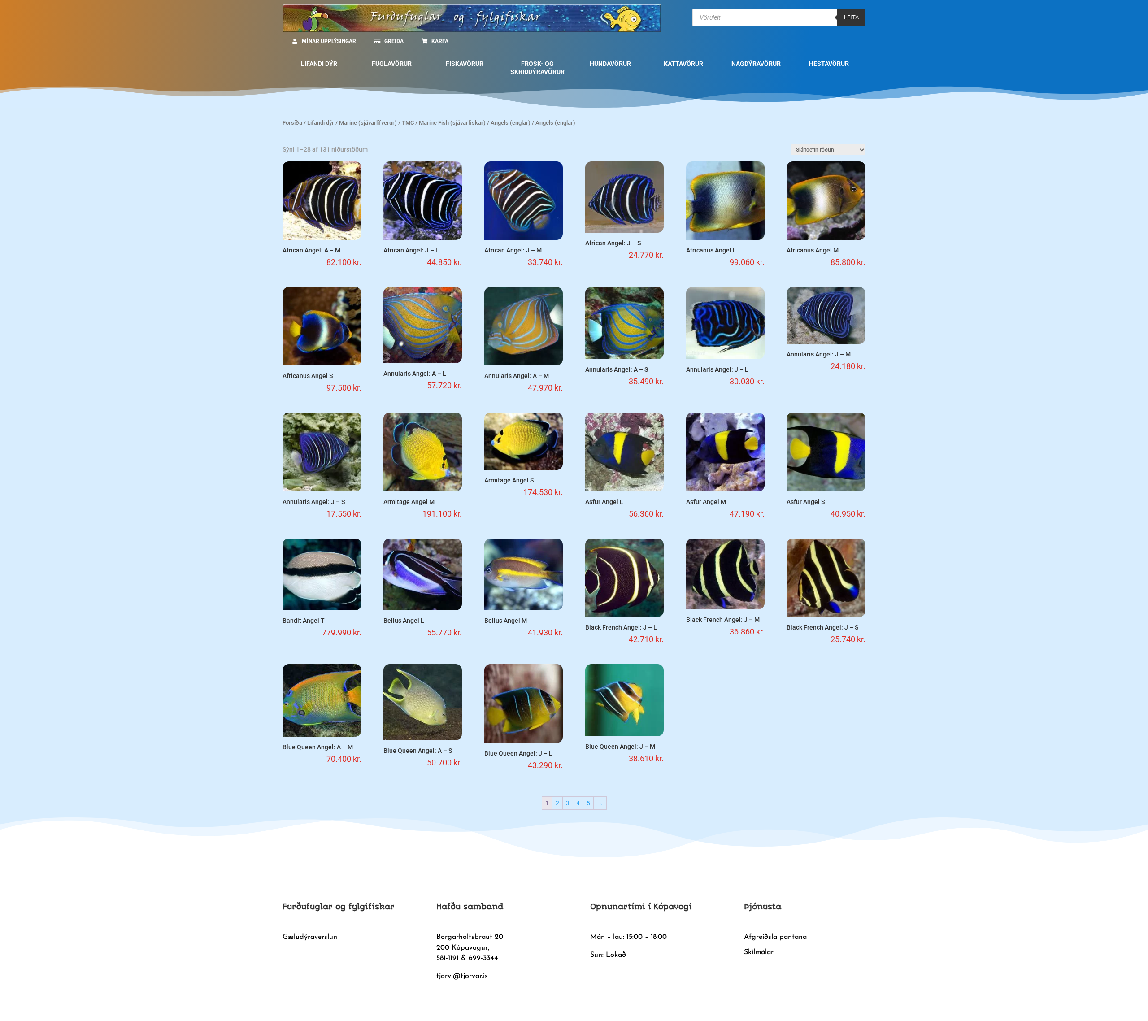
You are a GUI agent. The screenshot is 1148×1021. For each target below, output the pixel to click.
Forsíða (292, 122)
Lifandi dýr (320, 122)
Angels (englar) (511, 122)
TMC (408, 122)
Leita (851, 17)
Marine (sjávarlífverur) (368, 122)
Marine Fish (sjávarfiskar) (452, 122)
